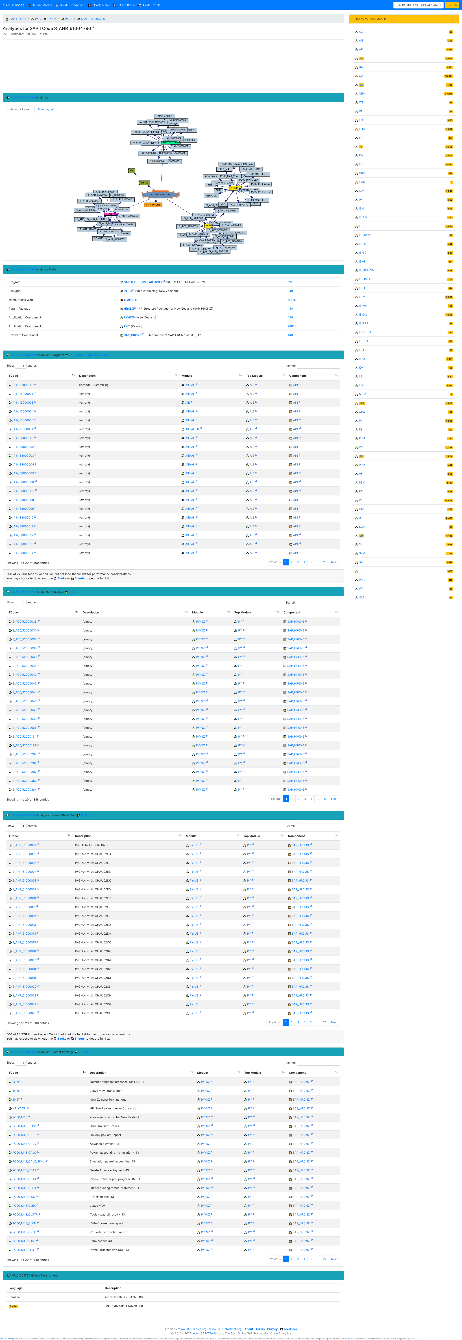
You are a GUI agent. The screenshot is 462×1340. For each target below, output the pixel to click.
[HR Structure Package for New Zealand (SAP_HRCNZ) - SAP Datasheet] (135, 307)
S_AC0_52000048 (24, 710)
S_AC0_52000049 (24, 719)
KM (361, 367)
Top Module (254, 375)
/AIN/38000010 (22, 517)
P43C (69, 19)
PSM (362, 482)
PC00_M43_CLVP (24, 1223)
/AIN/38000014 (22, 553)
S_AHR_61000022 (24, 1004)
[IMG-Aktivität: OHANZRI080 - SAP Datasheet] (93, 27)
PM (361, 447)
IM (360, 199)
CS (361, 102)
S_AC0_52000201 (24, 763)
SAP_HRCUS (300, 845)
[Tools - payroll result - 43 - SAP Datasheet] (39, 1213)
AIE (252, 385)
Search (452, 5)
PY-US (194, 845)
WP (361, 588)
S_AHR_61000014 (24, 933)
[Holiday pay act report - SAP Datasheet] (38, 1134)
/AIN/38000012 (22, 535)
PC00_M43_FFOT (24, 1250)
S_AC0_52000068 (24, 727)
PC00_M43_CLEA (24, 1205)
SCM (362, 526)
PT (361, 491)
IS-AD (363, 217)
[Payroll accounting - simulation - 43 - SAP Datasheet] (38, 1151)
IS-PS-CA (365, 332)
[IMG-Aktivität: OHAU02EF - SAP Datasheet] (38, 862)
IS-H (362, 261)
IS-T (361, 350)
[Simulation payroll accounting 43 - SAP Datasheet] (46, 1160)
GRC (362, 173)
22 (325, 1259)
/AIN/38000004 (23, 464)
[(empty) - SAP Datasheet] (35, 393)
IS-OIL (363, 314)
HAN (362, 182)
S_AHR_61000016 (24, 951)
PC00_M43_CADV (24, 1144)
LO (361, 385)
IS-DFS (363, 244)
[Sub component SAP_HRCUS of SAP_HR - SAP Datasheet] (311, 844)
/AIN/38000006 (23, 482)
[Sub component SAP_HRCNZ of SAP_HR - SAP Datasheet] (142, 334)
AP (361, 49)
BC (361, 58)
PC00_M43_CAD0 (24, 1135)
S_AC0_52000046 (24, 701)
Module (187, 375)
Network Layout (21, 109)
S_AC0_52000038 (24, 639)
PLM (362, 438)
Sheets (80, 578)
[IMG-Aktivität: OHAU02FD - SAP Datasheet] (38, 888)
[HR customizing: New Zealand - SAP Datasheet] (133, 290)
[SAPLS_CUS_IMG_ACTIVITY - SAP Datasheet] (164, 281)
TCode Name (100, 5)
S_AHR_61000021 (24, 995)
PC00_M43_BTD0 (24, 1126)
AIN (295, 385)
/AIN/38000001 (22, 438)
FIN (361, 155)
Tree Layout (46, 109)
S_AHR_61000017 (24, 960)
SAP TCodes (13, 5)
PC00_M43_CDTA (24, 1179)
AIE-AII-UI (192, 429)
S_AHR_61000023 (24, 1013)
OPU (362, 412)
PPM (362, 465)
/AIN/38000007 (23, 491)
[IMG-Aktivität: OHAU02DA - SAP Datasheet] (38, 932)
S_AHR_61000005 (24, 854)
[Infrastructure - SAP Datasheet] (196, 384)
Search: (291, 366)
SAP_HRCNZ (17, 19)
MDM (362, 394)
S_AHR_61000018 (24, 969)
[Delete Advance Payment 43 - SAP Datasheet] (38, 1169)
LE (360, 376)
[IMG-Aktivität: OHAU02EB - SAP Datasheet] (38, 870)
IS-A (362, 208)
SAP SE (350, 1338)
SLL (361, 544)
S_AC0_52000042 (24, 674)
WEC (362, 580)
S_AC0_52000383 (24, 780)
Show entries (21, 365)
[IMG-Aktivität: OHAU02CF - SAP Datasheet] (38, 1012)
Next (334, 562)
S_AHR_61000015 (24, 942)
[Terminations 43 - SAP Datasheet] (37, 1240)
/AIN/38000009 (23, 508)
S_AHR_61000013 (24, 924)
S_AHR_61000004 (24, 845)
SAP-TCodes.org (7, 1338)
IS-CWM (364, 235)
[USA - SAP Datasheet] (200, 844)
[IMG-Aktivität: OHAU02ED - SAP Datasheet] (38, 924)
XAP (362, 597)
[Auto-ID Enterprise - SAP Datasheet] (256, 384)
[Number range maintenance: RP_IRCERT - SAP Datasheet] (21, 1081)
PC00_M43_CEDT (24, 1188)
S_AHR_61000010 (24, 898)
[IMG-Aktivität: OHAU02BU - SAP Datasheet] (38, 977)
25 (325, 562)
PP (361, 456)
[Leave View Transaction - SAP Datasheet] (22, 1089)
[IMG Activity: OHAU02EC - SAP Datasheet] (38, 844)
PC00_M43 (19, 1117)
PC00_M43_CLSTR (25, 1214)
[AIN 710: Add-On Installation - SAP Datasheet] (300, 384)
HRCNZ (129, 308)
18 (325, 799)
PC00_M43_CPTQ (24, 1232)
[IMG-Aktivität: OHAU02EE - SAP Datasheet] (38, 915)
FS (360, 164)
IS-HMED (365, 279)
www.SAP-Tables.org (192, 1329)
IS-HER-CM (366, 270)
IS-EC (363, 252)
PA (361, 420)
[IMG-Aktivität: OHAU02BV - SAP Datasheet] (38, 968)
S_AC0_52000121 (24, 736)
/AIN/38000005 (23, 473)
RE (361, 518)
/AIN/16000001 (22, 429)
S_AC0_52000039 (24, 648)
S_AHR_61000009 (24, 889)
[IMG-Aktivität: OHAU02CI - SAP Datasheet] (38, 985)
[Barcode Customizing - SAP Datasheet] (35, 384)
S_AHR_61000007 (24, 871)
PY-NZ (51, 19)
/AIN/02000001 (22, 385)
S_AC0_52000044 (24, 692)
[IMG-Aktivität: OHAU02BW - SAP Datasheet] (38, 959)
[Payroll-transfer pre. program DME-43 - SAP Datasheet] (38, 1178)
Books (61, 578)
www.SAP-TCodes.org (208, 1333)
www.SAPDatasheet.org (225, 1329)
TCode (13, 375)
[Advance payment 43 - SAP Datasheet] (38, 1143)
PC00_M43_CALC (24, 1152)
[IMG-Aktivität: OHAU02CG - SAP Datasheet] (38, 1003)
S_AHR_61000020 (24, 986)
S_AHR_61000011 (23, 907)
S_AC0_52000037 (24, 630)
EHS (362, 129)
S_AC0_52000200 (24, 754)
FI (361, 146)
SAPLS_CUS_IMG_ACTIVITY (143, 282)
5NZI (15, 1082)
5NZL (16, 1090)
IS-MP (363, 305)
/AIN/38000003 (23, 455)
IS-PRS (363, 323)
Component (297, 375)
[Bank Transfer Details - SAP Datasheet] (38, 1125)
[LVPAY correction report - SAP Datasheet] (38, 1222)
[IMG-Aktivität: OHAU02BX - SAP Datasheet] (38, 950)
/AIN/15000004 (22, 411)
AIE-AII (190, 385)
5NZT (16, 1099)
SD (361, 535)
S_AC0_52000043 (24, 683)
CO (361, 85)
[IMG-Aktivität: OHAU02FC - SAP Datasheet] (38, 897)
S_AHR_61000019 (24, 978)
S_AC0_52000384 (24, 789)
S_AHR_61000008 (24, 880)
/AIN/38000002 (23, 447)
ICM (361, 191)
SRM (362, 553)
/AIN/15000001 (22, 393)
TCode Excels (150, 5)
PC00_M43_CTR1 (23, 1241)
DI (360, 111)
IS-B (362, 226)
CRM (362, 93)
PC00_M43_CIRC (23, 1197)
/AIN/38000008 (23, 500)
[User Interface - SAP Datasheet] (201, 428)
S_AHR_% (130, 299)
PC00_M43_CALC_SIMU (28, 1161)
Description (87, 375)
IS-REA (363, 341)
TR (361, 571)
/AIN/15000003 (22, 402)
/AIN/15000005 (22, 420)
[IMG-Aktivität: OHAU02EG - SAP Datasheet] (38, 853)
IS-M (362, 297)
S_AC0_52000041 (24, 666)
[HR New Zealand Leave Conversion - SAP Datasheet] (28, 1107)
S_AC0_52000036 (24, 621)
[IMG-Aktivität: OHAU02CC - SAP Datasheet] (38, 941)
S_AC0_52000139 (24, 745)
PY (37, 19)
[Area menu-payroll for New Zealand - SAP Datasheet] (29, 1116)
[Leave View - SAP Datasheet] (38, 1204)
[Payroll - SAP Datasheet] (129, 325)
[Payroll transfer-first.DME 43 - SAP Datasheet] (38, 1249)
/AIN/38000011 (22, 526)
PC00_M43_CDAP (24, 1170)
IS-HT (363, 288)
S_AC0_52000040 (24, 657)
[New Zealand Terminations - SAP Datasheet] (22, 1098)
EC (361, 120)
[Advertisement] (111, 66)
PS (361, 473)
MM (362, 403)
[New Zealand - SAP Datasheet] (134, 316)
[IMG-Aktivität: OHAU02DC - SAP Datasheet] (38, 879)
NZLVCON (19, 1108)
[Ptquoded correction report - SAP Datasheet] (38, 1231)
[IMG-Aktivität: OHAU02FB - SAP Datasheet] (37, 906)
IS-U (362, 358)
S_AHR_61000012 (24, 916)
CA (361, 76)
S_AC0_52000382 (24, 772)
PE (361, 429)
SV (361, 562)
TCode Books (126, 5)
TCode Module (43, 5)
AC (361, 31)
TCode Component (72, 5)
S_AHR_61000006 (24, 863)
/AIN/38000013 (22, 544)
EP (361, 137)
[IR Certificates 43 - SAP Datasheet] (37, 1196)
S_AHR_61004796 (93, 19)
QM (361, 509)
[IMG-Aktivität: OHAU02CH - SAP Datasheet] (38, 994)
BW (361, 67)
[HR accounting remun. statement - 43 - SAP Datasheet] (38, 1187)
